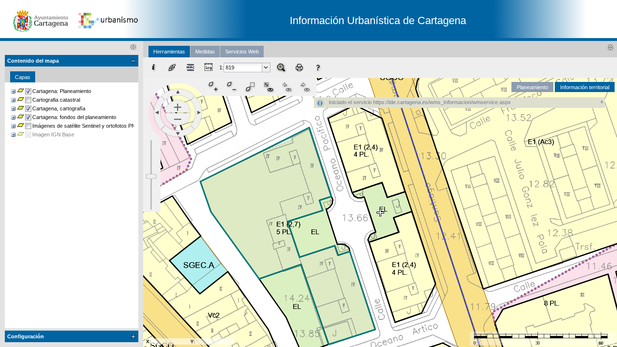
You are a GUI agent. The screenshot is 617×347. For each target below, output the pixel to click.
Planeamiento (532, 87)
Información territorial (584, 87)
